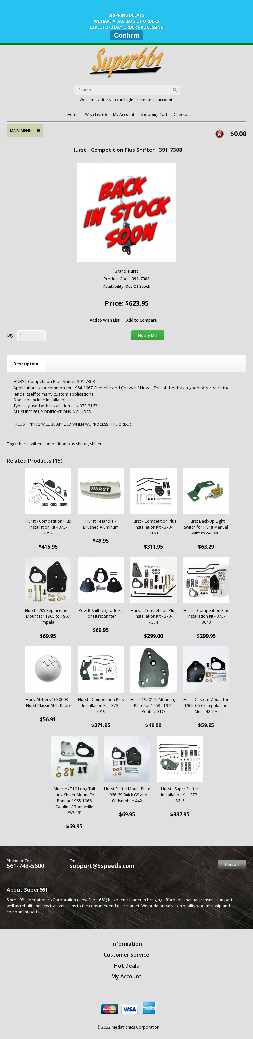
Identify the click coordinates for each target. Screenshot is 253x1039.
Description (26, 364)
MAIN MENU (23, 130)
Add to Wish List (105, 320)
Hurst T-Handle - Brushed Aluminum (101, 524)
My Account (123, 114)
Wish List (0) (96, 114)
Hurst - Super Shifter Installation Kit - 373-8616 (180, 795)
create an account (155, 99)
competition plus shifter (65, 444)
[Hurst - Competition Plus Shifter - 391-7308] (126, 212)
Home (73, 114)
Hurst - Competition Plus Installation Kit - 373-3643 (206, 616)
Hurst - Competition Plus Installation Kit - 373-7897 (48, 527)
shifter (96, 444)
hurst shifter (30, 444)
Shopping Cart (154, 114)
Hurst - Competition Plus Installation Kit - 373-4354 (153, 616)
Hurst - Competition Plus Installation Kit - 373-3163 (153, 527)
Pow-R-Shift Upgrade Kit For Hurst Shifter (101, 613)
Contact (232, 864)
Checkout (182, 114)
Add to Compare (141, 320)
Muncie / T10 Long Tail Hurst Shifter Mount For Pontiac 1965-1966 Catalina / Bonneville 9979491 (74, 800)
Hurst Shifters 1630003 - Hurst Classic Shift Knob (48, 702)
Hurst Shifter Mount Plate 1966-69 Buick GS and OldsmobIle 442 (127, 795)
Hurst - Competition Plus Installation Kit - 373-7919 (101, 705)
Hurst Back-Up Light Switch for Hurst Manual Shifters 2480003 (206, 527)
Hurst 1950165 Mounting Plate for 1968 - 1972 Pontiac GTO (153, 705)
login (128, 99)
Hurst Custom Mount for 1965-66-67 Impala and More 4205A (206, 705)
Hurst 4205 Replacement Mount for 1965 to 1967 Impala (48, 616)
